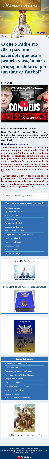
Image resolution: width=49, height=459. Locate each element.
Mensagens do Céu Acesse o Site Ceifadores (24, 286)
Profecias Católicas (13, 219)
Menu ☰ (6, 36)
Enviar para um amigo (13, 195)
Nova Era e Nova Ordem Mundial (19, 375)
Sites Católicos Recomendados (18, 397)
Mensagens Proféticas (14, 390)
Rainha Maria (20, 5)
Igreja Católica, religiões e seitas (19, 234)
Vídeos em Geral (12, 394)
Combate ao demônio (14, 227)
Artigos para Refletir (14, 223)
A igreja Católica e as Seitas (17, 386)
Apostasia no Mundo (14, 212)
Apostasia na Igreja (13, 208)
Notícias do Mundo (13, 242)
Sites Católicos (11, 249)
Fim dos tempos (12, 215)
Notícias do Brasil (12, 238)
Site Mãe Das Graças (24, 261)
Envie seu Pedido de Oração (17, 363)
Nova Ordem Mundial (14, 230)
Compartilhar (29, 195)
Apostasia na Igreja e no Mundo (18, 371)
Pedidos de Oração (13, 253)
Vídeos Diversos (12, 246)
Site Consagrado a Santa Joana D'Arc (24, 435)
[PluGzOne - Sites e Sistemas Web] (24, 457)
